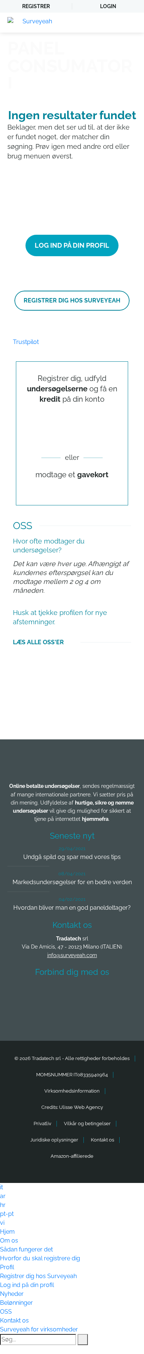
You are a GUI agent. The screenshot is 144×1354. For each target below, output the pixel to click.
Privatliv (42, 1123)
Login (108, 6)
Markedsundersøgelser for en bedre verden (72, 882)
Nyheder (12, 1293)
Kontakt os (102, 1140)
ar (3, 1196)
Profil (7, 1267)
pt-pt (7, 1213)
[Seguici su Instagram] (113, 993)
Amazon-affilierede (72, 1156)
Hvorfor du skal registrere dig (40, 1258)
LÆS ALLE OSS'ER (38, 642)
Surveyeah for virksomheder (39, 1329)
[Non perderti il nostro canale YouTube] (74, 1013)
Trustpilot (26, 341)
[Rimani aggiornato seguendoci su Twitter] (58, 993)
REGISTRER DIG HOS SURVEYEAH (72, 300)
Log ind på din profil (27, 1284)
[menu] (131, 22)
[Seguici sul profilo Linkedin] (86, 993)
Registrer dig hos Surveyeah (38, 1276)
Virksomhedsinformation (72, 1091)
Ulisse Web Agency (81, 1107)
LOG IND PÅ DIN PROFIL (72, 245)
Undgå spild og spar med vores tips (72, 856)
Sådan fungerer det (26, 1249)
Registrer (36, 6)
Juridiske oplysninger (54, 1140)
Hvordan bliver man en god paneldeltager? (72, 907)
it (1, 1187)
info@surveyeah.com (72, 955)
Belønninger (16, 1302)
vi (2, 1222)
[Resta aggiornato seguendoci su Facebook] (31, 993)
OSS (6, 1311)
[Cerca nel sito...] (83, 1339)
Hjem (7, 1231)
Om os (9, 1240)
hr (3, 1204)
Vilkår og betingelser (87, 1123)
